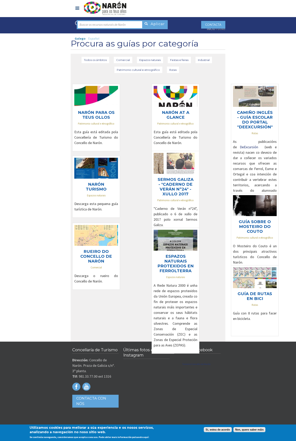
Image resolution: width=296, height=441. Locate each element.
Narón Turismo (96, 187)
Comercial (123, 60)
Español (93, 38)
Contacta (213, 25)
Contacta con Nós (91, 401)
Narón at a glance (175, 115)
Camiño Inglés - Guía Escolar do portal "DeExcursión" (255, 119)
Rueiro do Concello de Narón (96, 256)
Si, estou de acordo (218, 429)
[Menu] (77, 8)
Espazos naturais (150, 60)
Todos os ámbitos (95, 60)
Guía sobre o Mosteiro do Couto (255, 226)
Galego (80, 38)
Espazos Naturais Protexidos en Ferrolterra (175, 263)
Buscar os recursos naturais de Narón (103, 25)
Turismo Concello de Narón (196, 364)
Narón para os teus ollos (96, 115)
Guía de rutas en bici (255, 296)
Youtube (86, 387)
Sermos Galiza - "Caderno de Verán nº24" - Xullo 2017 (176, 186)
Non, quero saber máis (249, 429)
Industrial (204, 60)
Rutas (173, 69)
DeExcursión (250, 147)
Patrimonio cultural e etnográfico (138, 69)
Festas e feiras (179, 60)
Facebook (76, 387)
